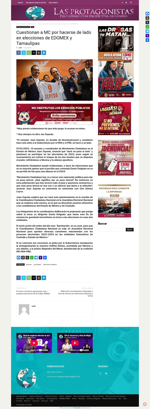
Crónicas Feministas (51, 396)
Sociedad (19, 401)
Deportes (68, 396)
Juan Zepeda (37, 264)
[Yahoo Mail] (147, 35)
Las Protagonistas (51, 398)
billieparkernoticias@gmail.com (68, 377)
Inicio (20, 3)
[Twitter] (122, 2)
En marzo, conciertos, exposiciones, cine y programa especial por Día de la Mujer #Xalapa (33, 292)
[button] (131, 3)
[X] (147, 22)
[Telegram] (44, 53)
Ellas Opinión (40, 398)
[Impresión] (39, 53)
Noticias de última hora (29, 24)
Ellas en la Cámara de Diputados (116, 396)
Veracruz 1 (27, 401)
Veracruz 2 (36, 401)
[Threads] (147, 18)
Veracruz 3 (44, 401)
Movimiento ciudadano (50, 264)
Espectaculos (30, 398)
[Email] (34, 53)
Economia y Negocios (93, 398)
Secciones (53, 3)
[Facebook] (18, 53)
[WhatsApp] (28, 53)
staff (20, 48)
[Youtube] (126, 2)
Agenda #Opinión (21, 396)
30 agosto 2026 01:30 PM (36, 3)
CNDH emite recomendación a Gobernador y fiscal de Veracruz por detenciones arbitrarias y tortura (75, 293)
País (32, 27)
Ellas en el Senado (98, 396)
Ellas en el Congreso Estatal (82, 396)
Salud (125, 398)
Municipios (81, 398)
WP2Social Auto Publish (66, 408)
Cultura (61, 396)
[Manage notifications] (145, 404)
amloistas (29, 264)
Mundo (74, 398)
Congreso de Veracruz (36, 396)
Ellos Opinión (20, 398)
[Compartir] (147, 40)
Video (51, 401)
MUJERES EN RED (64, 398)
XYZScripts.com (86, 408)
